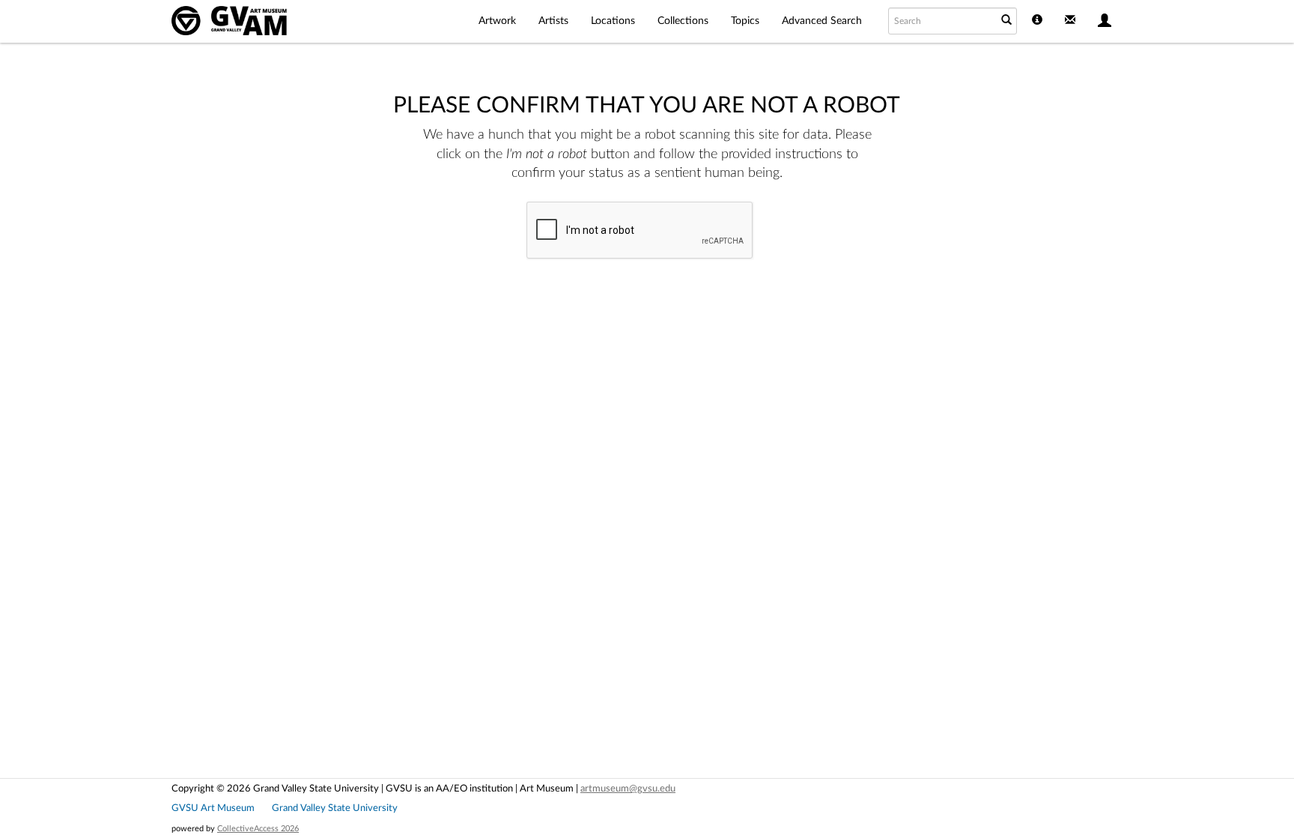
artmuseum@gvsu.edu (627, 788)
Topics (745, 21)
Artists (553, 21)
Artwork (497, 21)
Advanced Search (822, 21)
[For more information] (1037, 21)
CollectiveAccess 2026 (258, 829)
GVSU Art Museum (213, 808)
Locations (613, 21)
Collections (682, 21)
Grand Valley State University (335, 808)
